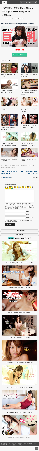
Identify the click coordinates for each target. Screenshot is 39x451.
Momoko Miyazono (5, 167)
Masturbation (31, 165)
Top (37, 448)
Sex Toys (13, 167)
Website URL (29, 217)
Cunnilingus (24, 165)
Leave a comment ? (7, 177)
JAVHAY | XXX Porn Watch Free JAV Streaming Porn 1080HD (17, 11)
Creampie (18, 165)
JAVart (20, 445)
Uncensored (6, 165)
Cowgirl (13, 165)
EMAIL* (28, 214)
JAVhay (14, 445)
